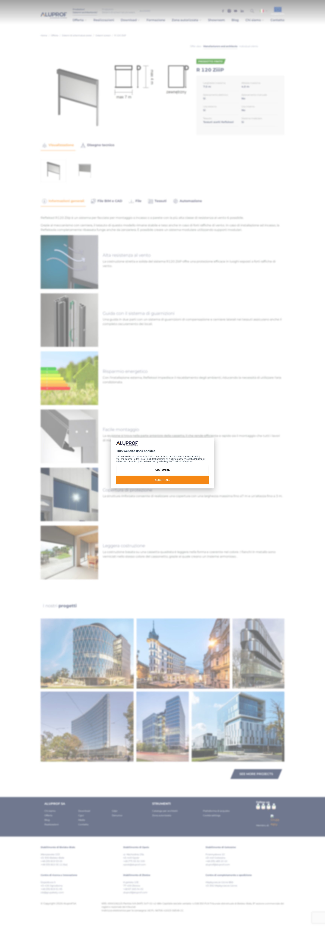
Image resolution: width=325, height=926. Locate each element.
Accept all (162, 480)
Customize (162, 469)
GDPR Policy (193, 456)
